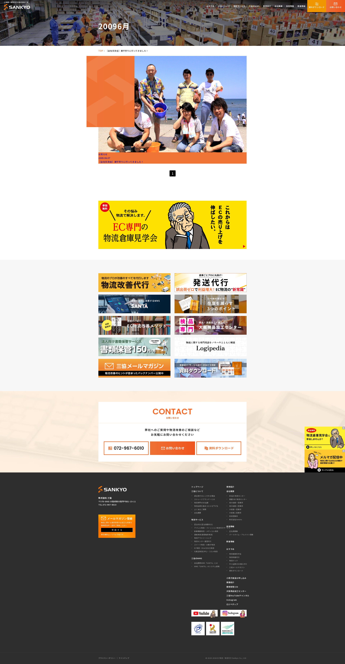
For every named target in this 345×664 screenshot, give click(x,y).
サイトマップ (124, 658)
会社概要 (230, 491)
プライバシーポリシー (107, 658)
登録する (117, 530)
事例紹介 (230, 486)
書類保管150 (232, 586)
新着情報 (230, 541)
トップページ (197, 486)
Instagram (231, 599)
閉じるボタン (343, 428)
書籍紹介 (230, 582)
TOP (100, 50)
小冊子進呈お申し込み (236, 578)
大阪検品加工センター (236, 591)
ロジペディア (232, 604)
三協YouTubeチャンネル (236, 595)
